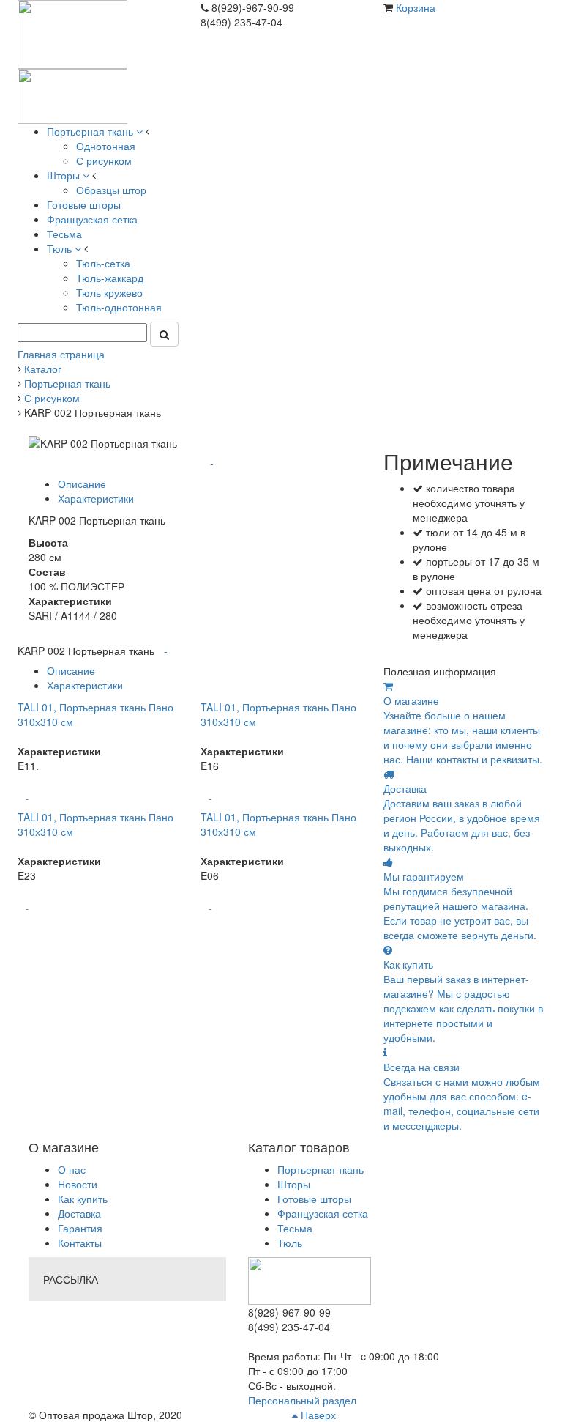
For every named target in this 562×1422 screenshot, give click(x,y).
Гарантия (80, 1228)
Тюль (289, 1242)
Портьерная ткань (320, 1169)
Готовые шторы (314, 1198)
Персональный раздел (302, 1400)
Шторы (293, 1184)
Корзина (415, 7)
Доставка (79, 1213)
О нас (72, 1169)
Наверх (317, 1414)
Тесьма (294, 1228)
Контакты (80, 1242)
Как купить (83, 1198)
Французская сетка (322, 1213)
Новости (77, 1184)
